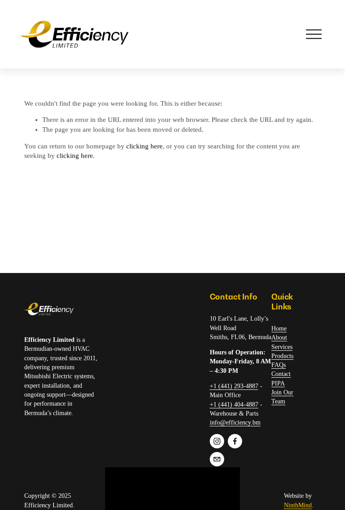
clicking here (144, 146)
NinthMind (298, 505)
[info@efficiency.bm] (217, 459)
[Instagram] (217, 441)
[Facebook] (235, 441)
